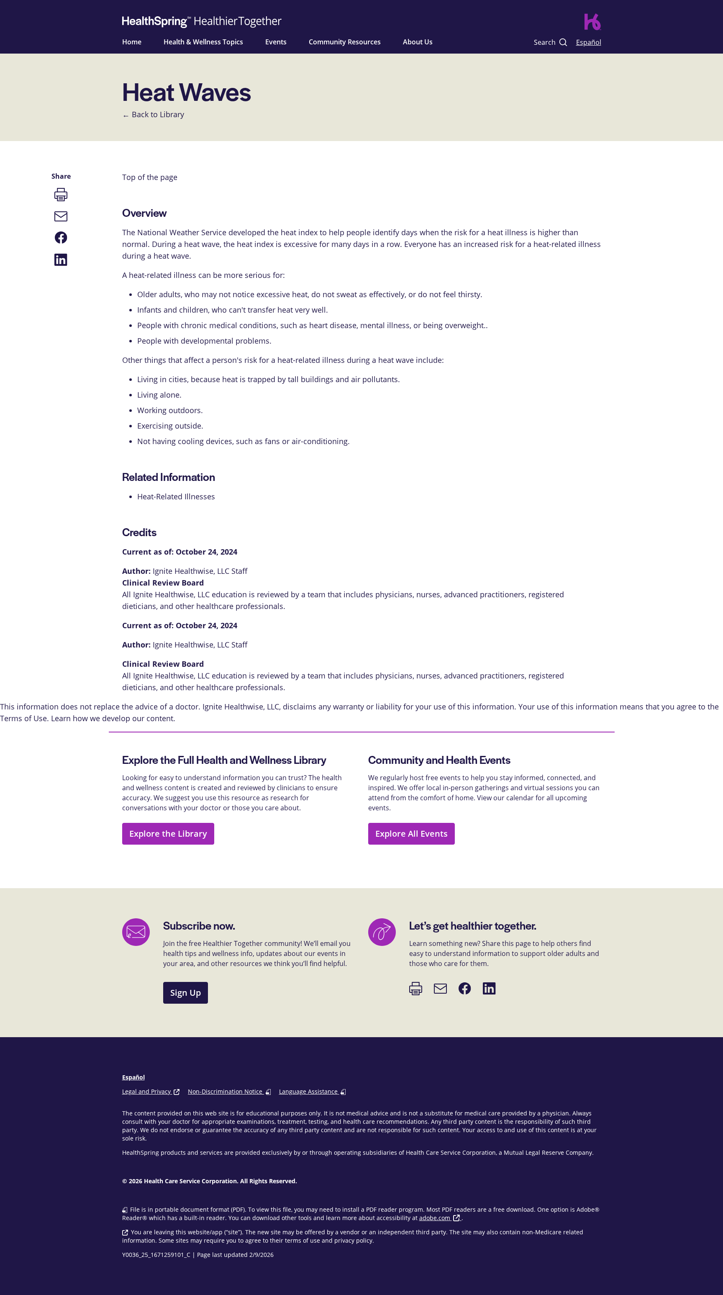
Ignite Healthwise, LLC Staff (200, 645)
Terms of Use (23, 718)
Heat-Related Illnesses (176, 496)
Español (588, 42)
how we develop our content (123, 718)
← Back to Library (153, 114)
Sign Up (185, 992)
